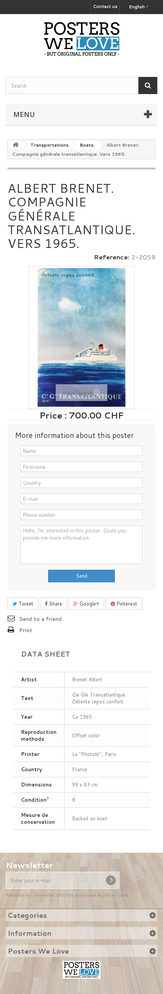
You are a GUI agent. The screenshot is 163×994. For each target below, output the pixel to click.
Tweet (25, 603)
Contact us (105, 6)
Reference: (111, 257)
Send (81, 575)
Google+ (88, 603)
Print (25, 630)
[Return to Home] (15, 144)
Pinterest (126, 603)
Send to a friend (40, 618)
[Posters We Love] (81, 39)
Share (54, 603)
